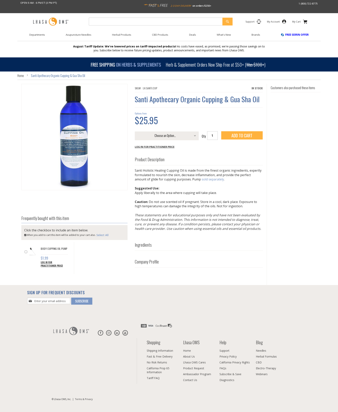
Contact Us (190, 380)
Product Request (193, 368)
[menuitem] (37, 34)
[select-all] (102, 235)
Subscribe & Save (230, 374)
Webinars (262, 374)
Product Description (150, 159)
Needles (261, 350)
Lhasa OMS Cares (194, 362)
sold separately (213, 179)
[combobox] (161, 21)
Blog (259, 342)
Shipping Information (160, 350)
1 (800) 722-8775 (308, 3)
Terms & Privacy (84, 399)
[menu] (169, 36)
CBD (259, 362)
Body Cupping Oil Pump (54, 248)
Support (224, 350)
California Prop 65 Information (158, 370)
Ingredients (143, 245)
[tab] (199, 159)
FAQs (222, 368)
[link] (273, 22)
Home (20, 75)
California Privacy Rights (234, 362)
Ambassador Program (197, 374)
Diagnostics (226, 380)
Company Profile (147, 261)
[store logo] (50, 21)
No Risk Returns (157, 362)
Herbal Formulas (266, 356)
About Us (189, 356)
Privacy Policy (228, 356)
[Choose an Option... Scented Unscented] (167, 136)
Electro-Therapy (266, 368)
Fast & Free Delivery (160, 356)
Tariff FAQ (153, 378)
